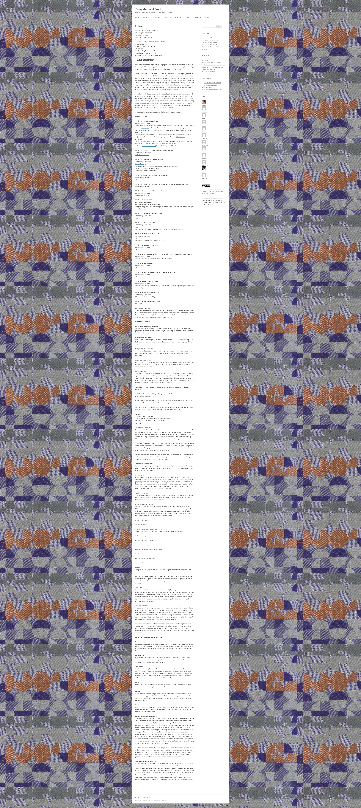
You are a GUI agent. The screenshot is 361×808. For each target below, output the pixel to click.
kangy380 (205, 145)
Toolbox (207, 18)
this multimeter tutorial (149, 146)
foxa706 (204, 132)
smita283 (204, 179)
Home (137, 18)
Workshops (156, 18)
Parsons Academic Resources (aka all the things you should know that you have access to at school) (213, 67)
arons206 (204, 112)
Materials (188, 18)
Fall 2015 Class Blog (209, 71)
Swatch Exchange (140, 164)
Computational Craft (148, 9)
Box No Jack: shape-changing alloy (211, 42)
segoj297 (204, 172)
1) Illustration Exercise (142, 155)
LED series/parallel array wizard (213, 89)
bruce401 (204, 118)
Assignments (167, 18)
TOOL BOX (159, 141)
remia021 (204, 158)
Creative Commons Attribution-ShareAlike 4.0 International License (213, 191)
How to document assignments (212, 62)
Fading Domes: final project (210, 40)
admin (204, 105)
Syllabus (146, 18)
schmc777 (205, 165)
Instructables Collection (208, 38)
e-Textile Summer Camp (210, 85)
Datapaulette (207, 87)
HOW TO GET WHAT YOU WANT (212, 83)
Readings (198, 18)
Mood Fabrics (180, 137)
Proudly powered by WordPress (143, 798)
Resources (178, 18)
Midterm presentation (142, 195)
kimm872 (204, 152)
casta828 (204, 125)
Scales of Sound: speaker (209, 44)
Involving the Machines (153, 800)
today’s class (145, 128)
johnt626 (204, 138)
